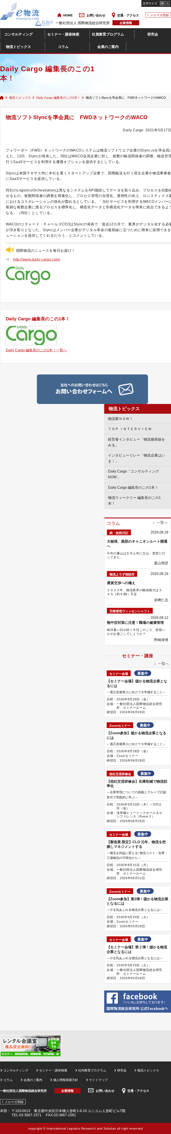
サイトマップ (98, 1080)
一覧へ (162, 522)
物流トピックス (18, 47)
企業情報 (126, 23)
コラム (63, 47)
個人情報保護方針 (65, 1080)
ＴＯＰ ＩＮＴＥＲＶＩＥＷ (130, 429)
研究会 (152, 34)
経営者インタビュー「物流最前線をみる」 (136, 442)
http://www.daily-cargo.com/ (36, 259)
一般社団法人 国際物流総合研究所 (82, 23)
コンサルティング (18, 34)
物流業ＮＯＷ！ (120, 419)
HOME (68, 15)
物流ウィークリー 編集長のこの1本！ (134, 500)
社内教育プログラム (92, 1070)
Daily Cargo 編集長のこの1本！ (58, 97)
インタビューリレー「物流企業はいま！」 (136, 458)
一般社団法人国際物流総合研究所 (23, 1091)
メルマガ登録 (159, 15)
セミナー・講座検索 (63, 34)
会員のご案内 (108, 47)
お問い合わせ (96, 15)
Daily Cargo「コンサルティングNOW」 (133, 474)
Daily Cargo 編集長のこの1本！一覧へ (36, 350)
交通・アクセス (128, 15)
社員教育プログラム (108, 34)
